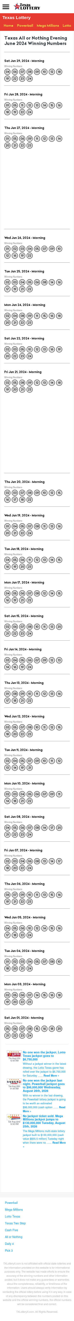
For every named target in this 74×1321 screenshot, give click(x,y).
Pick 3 (9, 1250)
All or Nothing (13, 1237)
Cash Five (11, 1230)
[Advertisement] (37, 187)
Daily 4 (9, 1244)
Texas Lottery (16, 17)
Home (8, 25)
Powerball (25, 25)
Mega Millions (48, 25)
